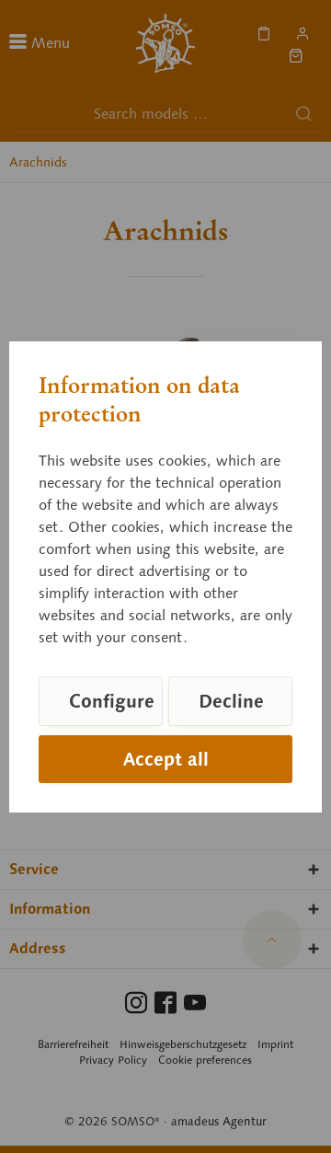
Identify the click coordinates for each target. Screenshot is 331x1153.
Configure (111, 701)
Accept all (166, 759)
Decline (231, 701)
